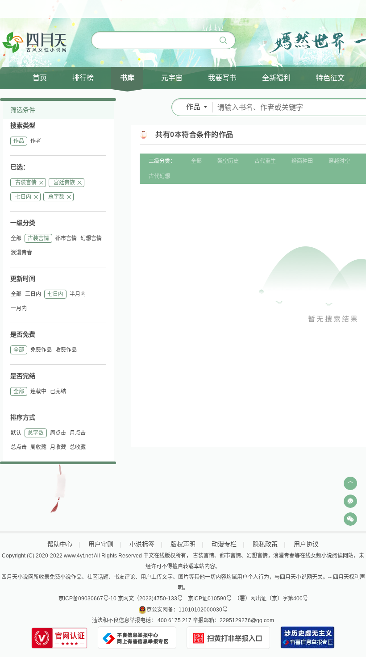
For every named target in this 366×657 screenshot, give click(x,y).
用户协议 (306, 544)
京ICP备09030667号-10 (87, 598)
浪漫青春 (21, 252)
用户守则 (100, 544)
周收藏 (38, 447)
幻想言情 (91, 238)
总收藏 (78, 447)
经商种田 (302, 161)
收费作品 (66, 350)
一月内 (19, 308)
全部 (16, 238)
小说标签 (141, 544)
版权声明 (183, 544)
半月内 (78, 294)
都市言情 (66, 238)
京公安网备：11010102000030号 (187, 610)
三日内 (33, 294)
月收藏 (58, 447)
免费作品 (41, 350)
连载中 (38, 391)
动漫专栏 (224, 544)
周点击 (58, 433)
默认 (16, 433)
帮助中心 (59, 544)
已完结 (58, 391)
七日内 (23, 197)
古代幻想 (159, 176)
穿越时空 (339, 161)
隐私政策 (265, 544)
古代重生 (265, 161)
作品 (18, 141)
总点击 (19, 447)
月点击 (78, 433)
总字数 (56, 197)
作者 (35, 141)
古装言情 (26, 182)
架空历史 (228, 161)
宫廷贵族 (64, 182)
